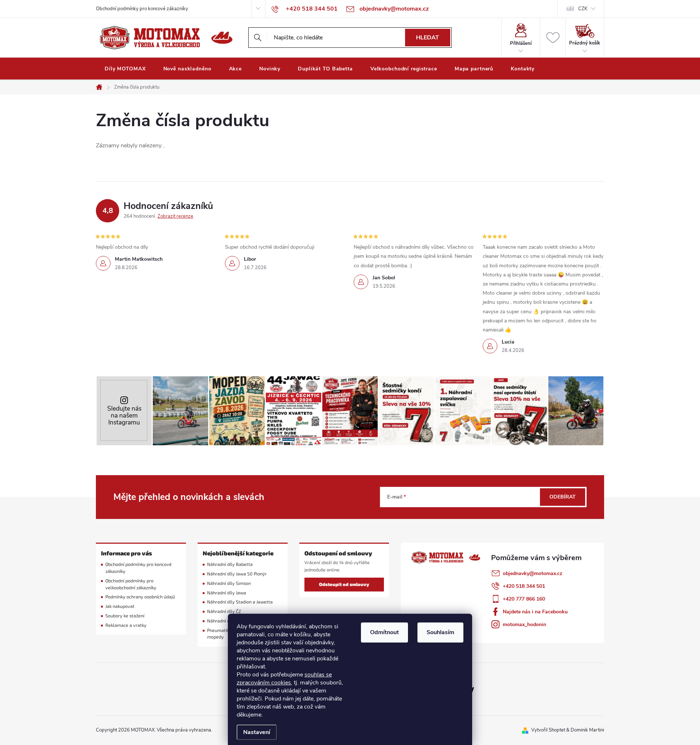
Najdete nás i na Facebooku (535, 611)
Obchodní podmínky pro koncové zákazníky (142, 8)
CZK (582, 8)
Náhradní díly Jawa (226, 592)
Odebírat (562, 496)
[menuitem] (125, 69)
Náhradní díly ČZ (224, 611)
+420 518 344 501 (524, 586)
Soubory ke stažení (124, 615)
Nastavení (256, 732)
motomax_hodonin (524, 624)
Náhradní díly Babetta (230, 564)
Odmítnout (384, 632)
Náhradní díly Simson (229, 583)
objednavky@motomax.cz (532, 573)
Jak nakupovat (120, 606)
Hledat (427, 38)
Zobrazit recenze (175, 216)
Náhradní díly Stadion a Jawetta (240, 602)
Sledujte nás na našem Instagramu (124, 415)
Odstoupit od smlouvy (344, 584)
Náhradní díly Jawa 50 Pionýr (237, 574)
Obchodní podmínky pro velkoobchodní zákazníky (130, 584)
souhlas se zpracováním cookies (284, 679)
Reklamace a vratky (126, 625)
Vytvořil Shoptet (548, 730)
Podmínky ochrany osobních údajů (140, 597)
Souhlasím (440, 632)
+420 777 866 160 (524, 598)
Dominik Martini (587, 730)
